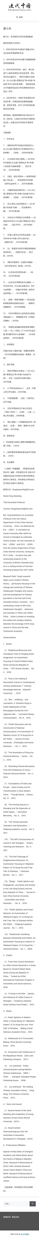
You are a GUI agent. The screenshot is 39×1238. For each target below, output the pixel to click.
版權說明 (7, 1217)
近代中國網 (25, 1234)
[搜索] (33, 1203)
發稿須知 (15, 1217)
